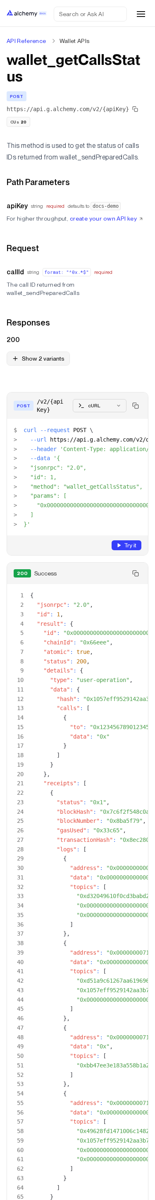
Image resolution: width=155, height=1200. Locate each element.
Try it (130, 545)
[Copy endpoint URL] (135, 109)
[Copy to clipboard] (135, 405)
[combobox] (99, 405)
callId (15, 272)
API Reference (26, 41)
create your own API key (103, 218)
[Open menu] (141, 14)
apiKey (17, 206)
